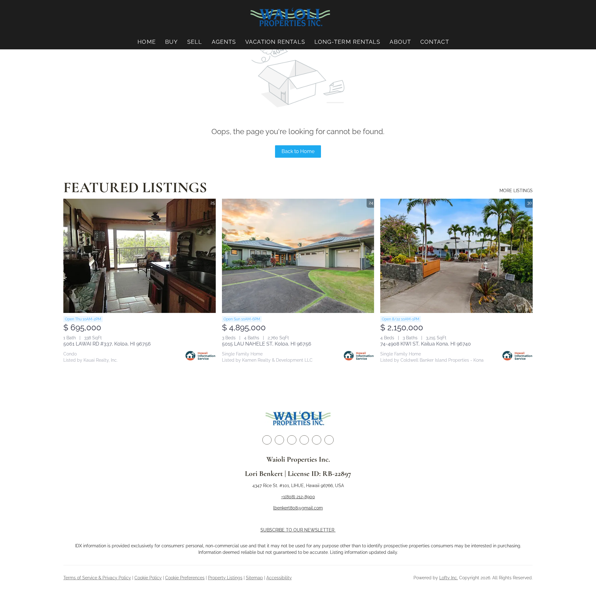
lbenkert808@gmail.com (298, 507)
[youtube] (316, 440)
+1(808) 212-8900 (298, 496)
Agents (224, 41)
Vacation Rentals (275, 41)
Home (147, 41)
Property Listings (225, 577)
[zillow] (291, 440)
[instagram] (304, 440)
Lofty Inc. (448, 577)
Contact (434, 41)
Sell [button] (194, 41)
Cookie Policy (148, 577)
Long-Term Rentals (347, 41)
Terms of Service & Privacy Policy (97, 577)
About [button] (400, 41)
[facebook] (267, 440)
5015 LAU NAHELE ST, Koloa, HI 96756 (266, 344)
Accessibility (279, 577)
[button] (290, 17)
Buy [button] (171, 41)
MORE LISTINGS (516, 190)
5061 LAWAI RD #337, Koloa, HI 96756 (107, 344)
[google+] (329, 440)
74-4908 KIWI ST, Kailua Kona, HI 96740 (425, 344)
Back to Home (298, 151)
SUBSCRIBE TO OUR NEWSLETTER (298, 529)
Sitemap (254, 577)
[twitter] (279, 440)
